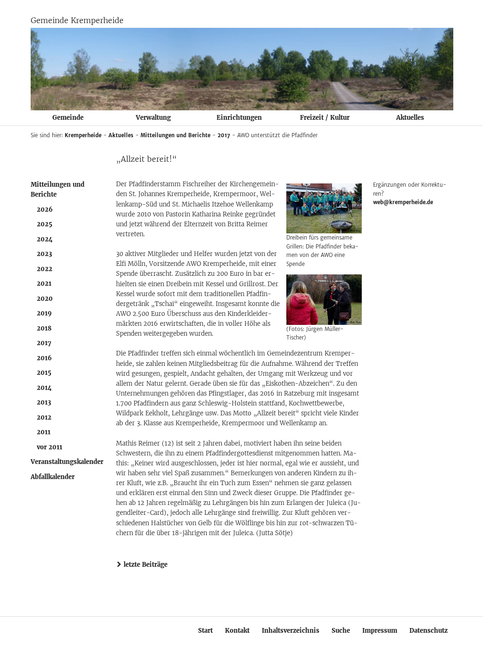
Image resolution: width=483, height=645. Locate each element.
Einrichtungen (239, 118)
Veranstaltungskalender (67, 462)
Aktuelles (410, 118)
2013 (44, 402)
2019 (44, 313)
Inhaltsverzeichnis (290, 631)
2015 (44, 373)
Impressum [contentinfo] (379, 631)
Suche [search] (341, 631)
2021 (44, 284)
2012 (44, 417)
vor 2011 (49, 447)
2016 (44, 358)
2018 (44, 328)
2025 (44, 224)
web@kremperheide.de (403, 202)
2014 (44, 388)
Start (205, 631)
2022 (44, 269)
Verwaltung (153, 118)
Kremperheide (83, 135)
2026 (45, 210)
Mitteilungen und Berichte (175, 135)
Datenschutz (428, 631)
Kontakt (237, 631)
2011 (43, 432)
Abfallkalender (53, 477)
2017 (223, 135)
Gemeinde (67, 118)
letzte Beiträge (145, 565)
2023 (44, 254)
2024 (45, 239)
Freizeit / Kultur (325, 118)
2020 (45, 299)
